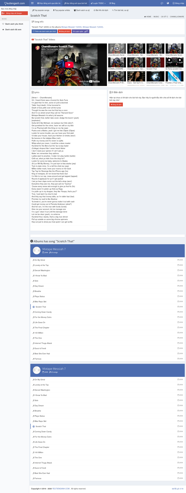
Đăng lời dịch (65, 31)
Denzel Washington (108, 270)
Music (156, 16)
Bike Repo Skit (108, 301)
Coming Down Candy (108, 312)
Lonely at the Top (108, 265)
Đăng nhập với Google (14, 13)
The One (108, 338)
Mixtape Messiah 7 (71, 27)
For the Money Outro (108, 317)
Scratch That (38, 15)
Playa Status (108, 296)
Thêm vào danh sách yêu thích (45, 31)
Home (148, 16)
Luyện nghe (81, 31)
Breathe (108, 291)
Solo (108, 280)
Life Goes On (108, 322)
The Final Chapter (108, 327)
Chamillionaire (177, 16)
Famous (108, 358)
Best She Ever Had (108, 353)
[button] (32, 3)
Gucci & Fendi (108, 348)
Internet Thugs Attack (108, 343)
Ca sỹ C (164, 16)
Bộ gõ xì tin (178, 488)
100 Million (108, 332)
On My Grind (108, 260)
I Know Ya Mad (108, 275)
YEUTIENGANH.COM (61, 488)
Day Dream (108, 286)
